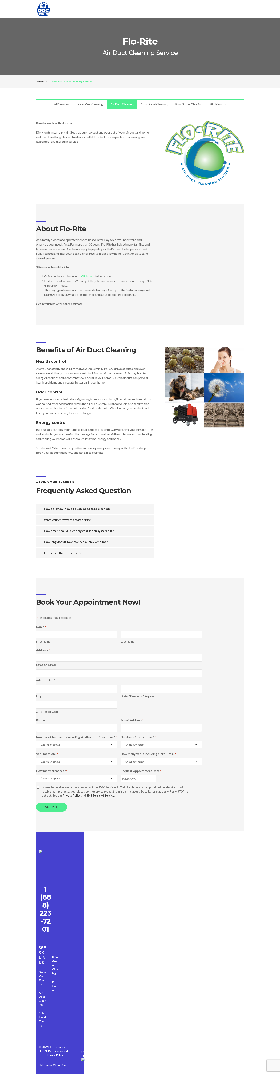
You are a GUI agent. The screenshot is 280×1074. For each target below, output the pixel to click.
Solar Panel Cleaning (154, 104)
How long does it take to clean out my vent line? (75, 542)
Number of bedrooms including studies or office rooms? (76, 737)
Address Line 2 (46, 680)
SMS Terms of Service (100, 795)
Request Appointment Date (141, 771)
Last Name (127, 641)
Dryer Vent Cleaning (90, 104)
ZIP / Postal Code (47, 711)
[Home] (45, 865)
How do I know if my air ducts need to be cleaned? (76, 508)
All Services (61, 104)
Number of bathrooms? (138, 737)
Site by (83, 1053)
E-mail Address (132, 720)
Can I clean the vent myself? (62, 553)
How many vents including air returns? (148, 754)
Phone (41, 720)
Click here (87, 276)
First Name (43, 641)
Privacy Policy (72, 795)
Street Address (46, 664)
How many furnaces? (51, 771)
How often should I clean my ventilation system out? (78, 531)
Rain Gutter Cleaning (188, 104)
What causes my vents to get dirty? (67, 519)
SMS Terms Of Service (52, 1065)
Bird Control (218, 104)
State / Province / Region (137, 696)
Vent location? (47, 754)
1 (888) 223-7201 (45, 909)
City (39, 696)
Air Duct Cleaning (122, 104)
